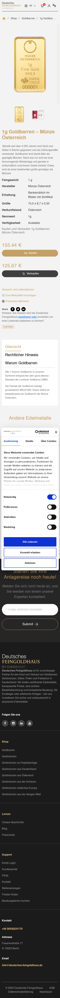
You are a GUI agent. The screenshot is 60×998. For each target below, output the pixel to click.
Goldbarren (28, 18)
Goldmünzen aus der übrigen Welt (21, 794)
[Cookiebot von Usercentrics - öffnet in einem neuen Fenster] (36, 432)
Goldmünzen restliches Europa (19, 788)
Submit (27, 624)
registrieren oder (27, 317)
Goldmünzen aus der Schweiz (19, 782)
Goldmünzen (9, 756)
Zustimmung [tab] (11, 441)
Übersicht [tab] (13, 347)
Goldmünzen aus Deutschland (19, 769)
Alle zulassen (30, 541)
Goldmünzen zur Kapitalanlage (19, 763)
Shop (14, 18)
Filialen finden (10, 894)
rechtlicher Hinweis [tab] (21, 355)
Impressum (46, 992)
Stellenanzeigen (11, 888)
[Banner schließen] (56, 432)
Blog (4, 829)
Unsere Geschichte (13, 822)
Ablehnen (30, 563)
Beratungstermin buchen (16, 901)
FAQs (5, 875)
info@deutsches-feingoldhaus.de (22, 965)
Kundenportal (9, 869)
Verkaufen (32, 273)
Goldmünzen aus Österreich (18, 775)
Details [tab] (29, 441)
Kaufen (32, 253)
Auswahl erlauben (30, 552)
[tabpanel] (30, 385)
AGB (52, 988)
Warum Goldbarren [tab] (21, 363)
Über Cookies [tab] (48, 441)
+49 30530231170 (12, 929)
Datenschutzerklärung (20, 992)
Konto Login (9, 863)
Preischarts (8, 835)
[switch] (51, 507)
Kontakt (6, 882)
